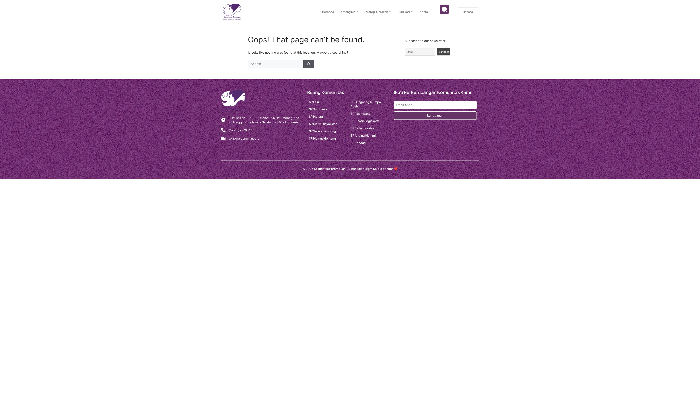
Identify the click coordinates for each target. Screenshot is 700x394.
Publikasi (404, 12)
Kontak (424, 12)
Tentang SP (347, 12)
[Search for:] (275, 64)
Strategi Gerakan (376, 12)
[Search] (308, 64)
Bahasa (468, 12)
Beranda (328, 12)
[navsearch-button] (444, 12)
